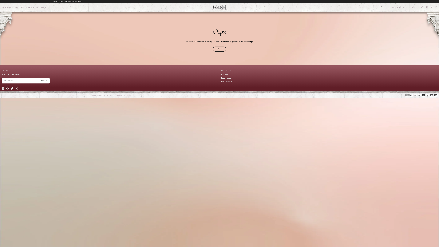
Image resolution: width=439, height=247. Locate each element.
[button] (422, 7)
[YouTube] (7, 88)
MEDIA (43, 7)
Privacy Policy (226, 81)
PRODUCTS (6, 7)
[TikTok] (12, 88)
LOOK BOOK (30, 7)
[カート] (436, 7)
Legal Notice (226, 78)
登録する (44, 81)
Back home (219, 49)
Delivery (224, 75)
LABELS (17, 7)
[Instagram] (3, 88)
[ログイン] (431, 7)
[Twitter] (16, 88)
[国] (427, 7)
